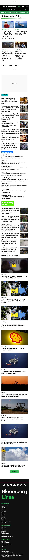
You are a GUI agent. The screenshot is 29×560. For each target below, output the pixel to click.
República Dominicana (6, 521)
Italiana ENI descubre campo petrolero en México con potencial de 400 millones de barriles (13, 301)
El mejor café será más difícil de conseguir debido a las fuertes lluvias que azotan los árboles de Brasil (10, 218)
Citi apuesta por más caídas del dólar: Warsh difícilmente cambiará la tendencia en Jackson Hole (10, 108)
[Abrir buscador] (23, 7)
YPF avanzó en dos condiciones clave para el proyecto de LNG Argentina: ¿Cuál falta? (21, 55)
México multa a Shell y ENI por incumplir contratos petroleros (12, 349)
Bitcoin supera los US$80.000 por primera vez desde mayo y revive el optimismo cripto (10, 138)
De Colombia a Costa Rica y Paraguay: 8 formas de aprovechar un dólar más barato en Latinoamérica (9, 146)
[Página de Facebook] (4, 485)
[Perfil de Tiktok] (21, 485)
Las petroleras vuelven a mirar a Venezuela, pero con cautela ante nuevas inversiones (8, 35)
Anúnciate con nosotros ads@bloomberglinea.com (11, 554)
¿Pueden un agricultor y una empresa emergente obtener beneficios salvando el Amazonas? (10, 211)
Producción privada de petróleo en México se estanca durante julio (14, 442)
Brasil (2, 506)
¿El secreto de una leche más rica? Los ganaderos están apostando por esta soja (10, 235)
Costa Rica (3, 518)
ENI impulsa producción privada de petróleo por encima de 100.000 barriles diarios (13, 465)
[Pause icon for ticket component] (1, 10)
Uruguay (3, 517)
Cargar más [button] (14, 471)
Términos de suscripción (6, 543)
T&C (2, 546)
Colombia (3, 509)
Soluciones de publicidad (6, 556)
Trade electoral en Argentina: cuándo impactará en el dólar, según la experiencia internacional (10, 116)
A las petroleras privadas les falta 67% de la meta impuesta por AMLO (13, 372)
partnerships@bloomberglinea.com (8, 552)
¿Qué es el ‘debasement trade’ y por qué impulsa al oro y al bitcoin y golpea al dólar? (9, 100)
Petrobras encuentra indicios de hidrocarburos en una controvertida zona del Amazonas (10, 250)
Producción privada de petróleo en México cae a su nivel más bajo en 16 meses (14, 395)
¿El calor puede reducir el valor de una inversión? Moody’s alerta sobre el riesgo (9, 242)
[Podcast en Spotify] (25, 485)
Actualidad (3, 531)
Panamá (3, 516)
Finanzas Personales (5, 533)
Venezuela (3, 511)
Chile (2, 512)
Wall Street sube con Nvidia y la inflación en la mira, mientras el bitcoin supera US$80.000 (10, 124)
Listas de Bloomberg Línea (6, 536)
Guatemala (3, 522)
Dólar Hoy (3, 530)
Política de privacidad (5, 542)
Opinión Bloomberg (7, 152)
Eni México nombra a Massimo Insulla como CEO (21, 33)
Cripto (2, 532)
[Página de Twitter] (8, 485)
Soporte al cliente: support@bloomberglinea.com (11, 555)
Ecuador (3, 514)
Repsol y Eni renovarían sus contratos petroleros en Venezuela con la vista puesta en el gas (14, 419)
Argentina (3, 508)
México (3, 507)
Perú (2, 513)
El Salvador (3, 519)
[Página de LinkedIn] (18, 485)
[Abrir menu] (2, 7)
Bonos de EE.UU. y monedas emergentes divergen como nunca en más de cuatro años (10, 131)
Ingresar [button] (26, 6)
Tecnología (3, 545)
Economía (3, 527)
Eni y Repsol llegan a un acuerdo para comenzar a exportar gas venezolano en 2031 (8, 56)
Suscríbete (3, 541)
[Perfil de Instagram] (14, 485)
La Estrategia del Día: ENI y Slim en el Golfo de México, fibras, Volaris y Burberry (14, 277)
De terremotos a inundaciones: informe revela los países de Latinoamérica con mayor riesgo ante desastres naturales (10, 227)
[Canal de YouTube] (11, 485)
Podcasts (3, 534)
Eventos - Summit (5, 551)
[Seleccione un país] (4, 6)
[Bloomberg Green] (14, 203)
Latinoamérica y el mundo (6, 505)
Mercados (3, 528)
